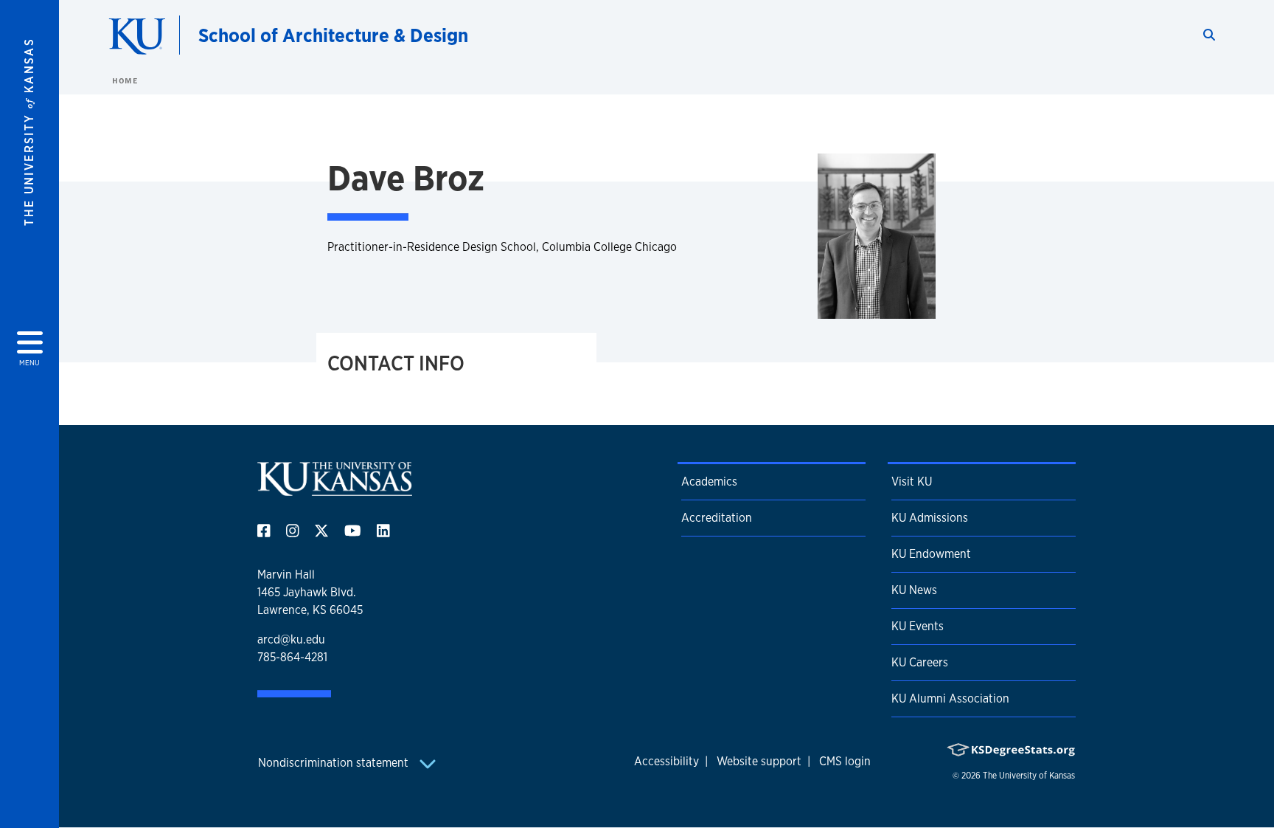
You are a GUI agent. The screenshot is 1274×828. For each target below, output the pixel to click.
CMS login (845, 761)
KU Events (917, 626)
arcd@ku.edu (291, 639)
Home (124, 80)
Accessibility (666, 761)
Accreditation (716, 517)
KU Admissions (929, 517)
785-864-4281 (292, 657)
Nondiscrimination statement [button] (334, 762)
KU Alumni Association (950, 698)
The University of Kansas (1029, 776)
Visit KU (911, 481)
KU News (914, 590)
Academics (709, 481)
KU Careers (919, 662)
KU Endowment (931, 554)
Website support (759, 761)
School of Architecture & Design (333, 35)
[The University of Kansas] (334, 489)
